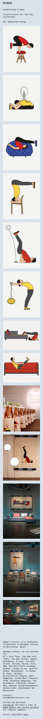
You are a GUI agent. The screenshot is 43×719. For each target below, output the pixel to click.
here (25, 715)
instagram (8, 705)
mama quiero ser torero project (21, 707)
